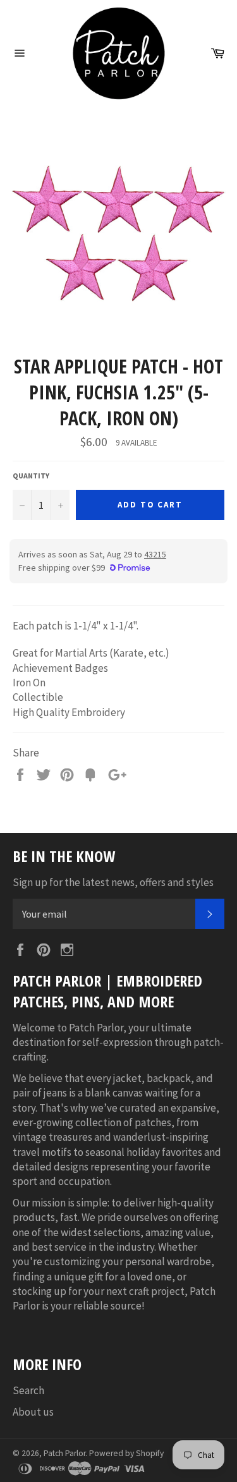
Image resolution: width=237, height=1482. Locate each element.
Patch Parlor (64, 1453)
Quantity (31, 475)
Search (28, 1390)
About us (33, 1412)
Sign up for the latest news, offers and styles (113, 882)
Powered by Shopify (126, 1453)
